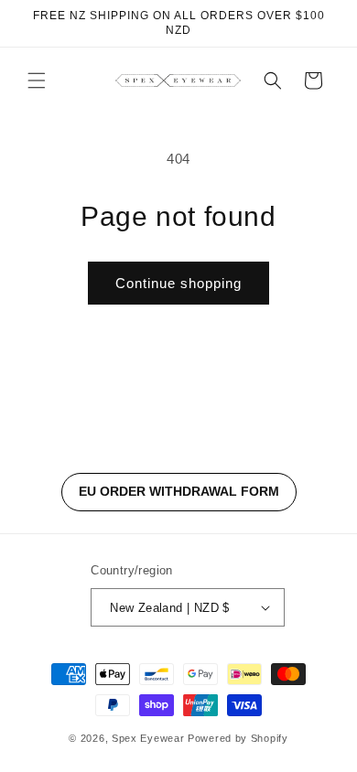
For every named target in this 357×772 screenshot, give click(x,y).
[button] (36, 80)
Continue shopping (178, 283)
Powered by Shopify (238, 738)
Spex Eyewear (148, 738)
